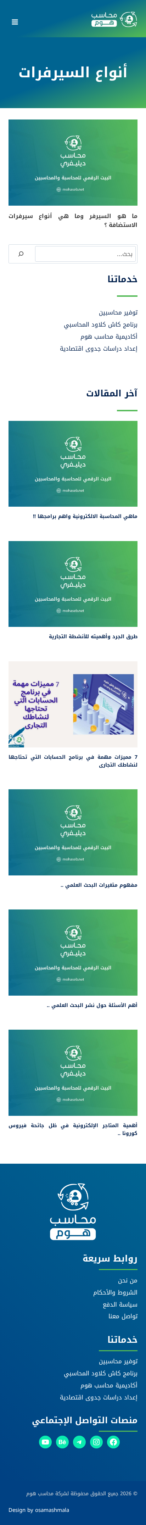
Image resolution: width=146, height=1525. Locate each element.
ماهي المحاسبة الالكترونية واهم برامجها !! (85, 516)
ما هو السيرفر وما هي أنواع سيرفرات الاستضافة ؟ (73, 221)
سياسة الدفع (120, 1304)
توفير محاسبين (118, 312)
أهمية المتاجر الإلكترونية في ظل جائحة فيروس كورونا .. (73, 1129)
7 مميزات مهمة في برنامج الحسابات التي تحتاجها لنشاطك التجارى (73, 761)
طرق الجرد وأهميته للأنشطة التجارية (93, 636)
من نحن (127, 1280)
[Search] (21, 254)
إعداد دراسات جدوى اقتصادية (98, 348)
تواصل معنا (122, 1316)
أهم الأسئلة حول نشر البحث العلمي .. (92, 1005)
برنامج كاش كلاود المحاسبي (100, 324)
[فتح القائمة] (15, 19)
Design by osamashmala (39, 1510)
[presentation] (73, 162)
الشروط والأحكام (115, 1292)
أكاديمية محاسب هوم (108, 336)
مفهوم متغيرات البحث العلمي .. (99, 885)
